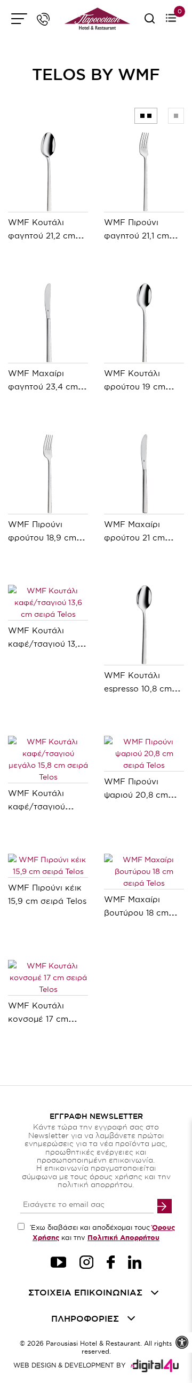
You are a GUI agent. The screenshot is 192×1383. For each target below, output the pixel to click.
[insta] (86, 1263)
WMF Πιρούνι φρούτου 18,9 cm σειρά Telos (42, 537)
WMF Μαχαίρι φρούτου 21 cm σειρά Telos (134, 537)
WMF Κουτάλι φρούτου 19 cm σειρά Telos (134, 386)
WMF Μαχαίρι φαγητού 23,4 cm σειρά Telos (43, 386)
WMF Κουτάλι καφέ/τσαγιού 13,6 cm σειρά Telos (45, 644)
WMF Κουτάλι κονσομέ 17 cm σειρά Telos (38, 1019)
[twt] (59, 1263)
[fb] (111, 1263)
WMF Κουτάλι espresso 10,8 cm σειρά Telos (138, 688)
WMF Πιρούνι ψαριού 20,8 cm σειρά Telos (136, 795)
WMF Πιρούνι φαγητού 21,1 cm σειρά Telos (136, 235)
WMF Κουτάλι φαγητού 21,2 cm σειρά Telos (41, 235)
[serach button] (149, 22)
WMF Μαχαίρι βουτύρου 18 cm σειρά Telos (136, 913)
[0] (171, 19)
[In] (134, 1263)
